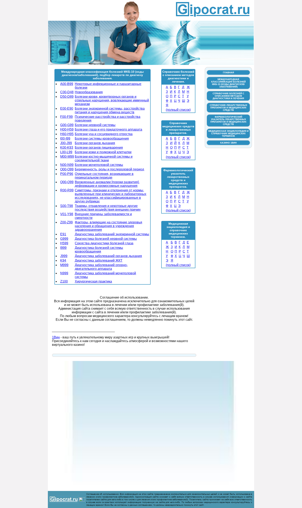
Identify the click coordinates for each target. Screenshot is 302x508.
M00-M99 (67, 156)
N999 (64, 273)
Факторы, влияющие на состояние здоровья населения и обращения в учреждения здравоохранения (108, 226)
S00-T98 (66, 206)
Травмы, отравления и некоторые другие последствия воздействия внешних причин (108, 207)
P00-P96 (66, 174)
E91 (63, 234)
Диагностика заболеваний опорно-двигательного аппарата (101, 266)
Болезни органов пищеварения (99, 147)
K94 (63, 260)
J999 (63, 256)
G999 (64, 238)
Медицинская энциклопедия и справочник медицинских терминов (228, 133)
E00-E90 (66, 108)
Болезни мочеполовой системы (99, 165)
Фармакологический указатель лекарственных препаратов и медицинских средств (228, 120)
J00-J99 (66, 143)
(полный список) (178, 109)
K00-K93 (66, 147)
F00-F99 (66, 116)
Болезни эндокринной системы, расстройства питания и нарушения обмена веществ (110, 110)
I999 (63, 247)
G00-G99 (67, 125)
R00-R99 (67, 190)
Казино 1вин (228, 142)
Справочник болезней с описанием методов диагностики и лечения (228, 96)
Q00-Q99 (67, 182)
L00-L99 (66, 152)
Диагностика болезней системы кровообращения (99, 249)
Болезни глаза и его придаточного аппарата (108, 129)
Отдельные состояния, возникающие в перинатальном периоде (104, 175)
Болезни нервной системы (95, 125)
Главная (228, 72)
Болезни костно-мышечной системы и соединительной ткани (104, 158)
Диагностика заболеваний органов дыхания (108, 256)
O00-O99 (67, 169)
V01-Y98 (66, 214)
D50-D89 (67, 96)
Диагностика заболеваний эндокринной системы (112, 234)
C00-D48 (67, 92)
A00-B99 (66, 84)
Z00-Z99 (66, 222)
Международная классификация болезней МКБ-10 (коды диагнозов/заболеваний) (228, 83)
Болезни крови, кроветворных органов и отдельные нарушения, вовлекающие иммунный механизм (112, 100)
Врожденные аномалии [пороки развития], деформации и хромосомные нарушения (107, 183)
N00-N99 (67, 165)
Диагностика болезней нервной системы (106, 238)
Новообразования (89, 92)
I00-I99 (65, 138)
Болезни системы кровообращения (102, 138)
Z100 (64, 281)
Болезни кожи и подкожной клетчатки (103, 152)
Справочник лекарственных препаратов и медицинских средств (228, 107)
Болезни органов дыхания (95, 143)
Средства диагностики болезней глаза (104, 243)
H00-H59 (67, 129)
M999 (64, 265)
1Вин (56, 337)
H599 (64, 243)
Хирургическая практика (93, 281)
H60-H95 (67, 134)
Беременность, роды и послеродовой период (109, 169)
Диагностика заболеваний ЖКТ (98, 260)
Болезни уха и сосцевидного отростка (104, 134)
